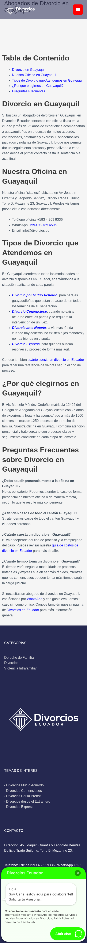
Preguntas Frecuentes (28, 91)
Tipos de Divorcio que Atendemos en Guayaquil (47, 80)
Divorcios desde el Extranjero (28, 801)
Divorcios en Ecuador (23, 610)
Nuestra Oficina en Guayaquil (34, 75)
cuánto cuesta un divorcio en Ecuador (56, 359)
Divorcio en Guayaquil (28, 69)
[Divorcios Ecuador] (20, 9)
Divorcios (11, 663)
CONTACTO (13, 830)
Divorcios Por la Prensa (24, 796)
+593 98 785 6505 (43, 225)
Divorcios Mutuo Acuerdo (25, 785)
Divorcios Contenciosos (24, 790)
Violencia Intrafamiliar (20, 668)
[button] (78, 873)
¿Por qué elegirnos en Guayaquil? (38, 86)
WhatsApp (34, 599)
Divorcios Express (19, 807)
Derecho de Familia (19, 657)
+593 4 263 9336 (42, 865)
